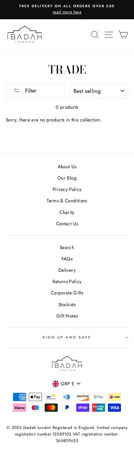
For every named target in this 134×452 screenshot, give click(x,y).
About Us (67, 166)
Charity (66, 212)
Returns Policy (67, 281)
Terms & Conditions (67, 200)
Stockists (67, 304)
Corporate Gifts (67, 292)
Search (67, 247)
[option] (67, 9)
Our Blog (67, 177)
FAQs (67, 258)
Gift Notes (67, 315)
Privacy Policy (67, 189)
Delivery (67, 270)
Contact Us (67, 223)
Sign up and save (67, 337)
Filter (29, 91)
